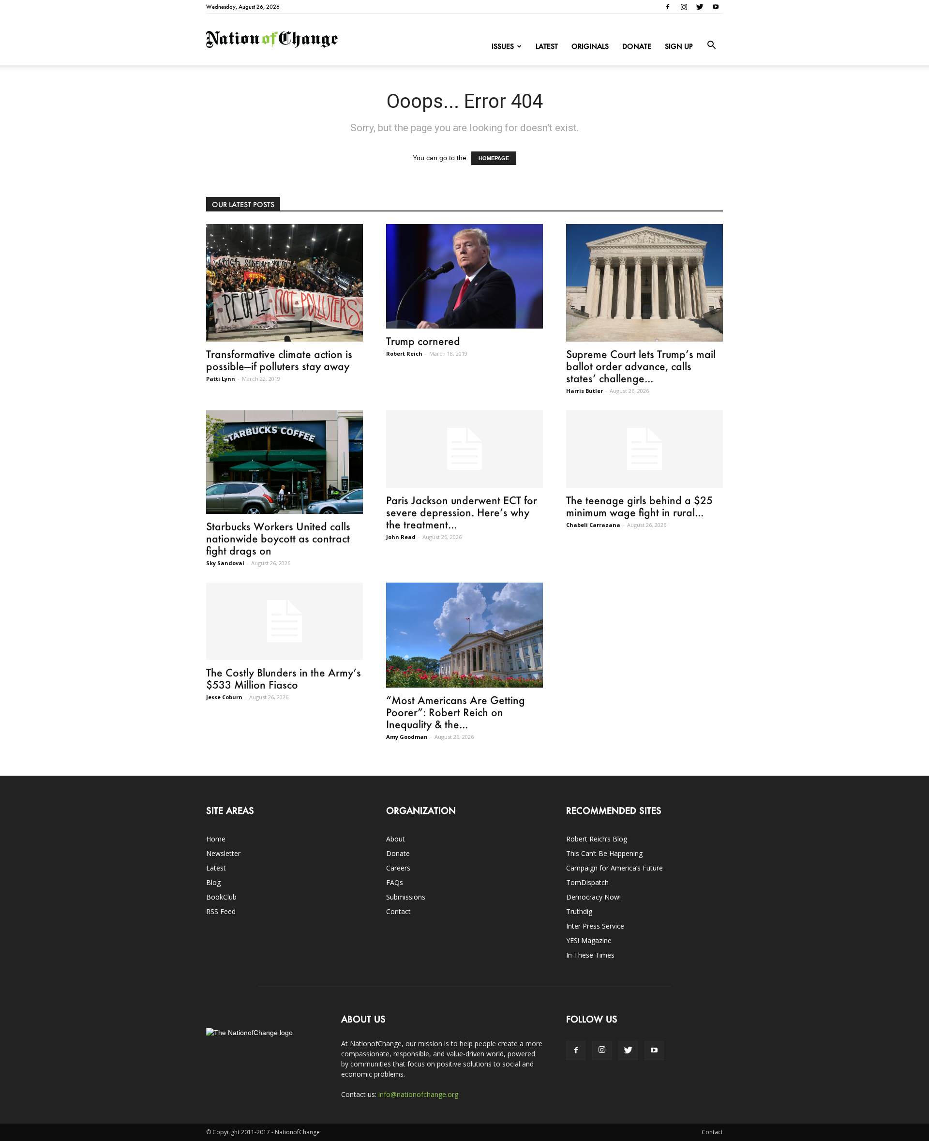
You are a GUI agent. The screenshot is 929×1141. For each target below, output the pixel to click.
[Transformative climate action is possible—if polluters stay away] (284, 283)
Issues (503, 46)
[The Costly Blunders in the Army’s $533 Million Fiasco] (284, 621)
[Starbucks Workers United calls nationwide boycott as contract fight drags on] (284, 462)
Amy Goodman (407, 736)
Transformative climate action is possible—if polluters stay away (279, 360)
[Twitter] (699, 7)
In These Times (590, 955)
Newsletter (223, 853)
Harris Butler (584, 390)
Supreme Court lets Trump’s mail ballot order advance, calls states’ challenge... (641, 366)
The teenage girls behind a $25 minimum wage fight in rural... (639, 506)
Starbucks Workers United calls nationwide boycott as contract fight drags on (278, 538)
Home (215, 838)
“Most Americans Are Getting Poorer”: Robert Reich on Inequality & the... (455, 712)
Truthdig (579, 911)
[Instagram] (683, 7)
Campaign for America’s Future (614, 867)
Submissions (405, 896)
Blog (213, 882)
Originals (590, 46)
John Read (401, 536)
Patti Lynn (220, 378)
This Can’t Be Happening (604, 853)
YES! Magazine (589, 940)
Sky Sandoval (225, 563)
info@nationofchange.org (418, 1094)
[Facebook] (667, 7)
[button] (711, 45)
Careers (398, 867)
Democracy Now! (593, 896)
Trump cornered (423, 340)
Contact (398, 911)
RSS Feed (221, 911)
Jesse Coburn (224, 697)
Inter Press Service (595, 926)
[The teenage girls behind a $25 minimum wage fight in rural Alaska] (644, 449)
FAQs (394, 882)
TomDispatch (587, 882)
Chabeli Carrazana (593, 524)
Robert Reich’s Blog (596, 838)
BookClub (221, 896)
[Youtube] (715, 7)
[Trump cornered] (464, 276)
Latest (547, 46)
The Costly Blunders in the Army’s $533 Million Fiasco (283, 678)
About (395, 838)
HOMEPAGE (494, 158)
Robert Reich (404, 353)
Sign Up (679, 46)
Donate (636, 46)
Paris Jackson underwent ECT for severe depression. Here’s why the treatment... (461, 512)
